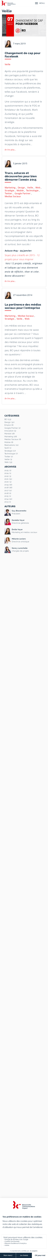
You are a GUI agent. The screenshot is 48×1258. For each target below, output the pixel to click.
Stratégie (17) (10, 451)
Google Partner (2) (12, 428)
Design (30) (9, 422)
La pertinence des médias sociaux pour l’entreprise (23, 306)
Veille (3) (8, 459)
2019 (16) (8, 485)
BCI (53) (7, 419)
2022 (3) (7, 476)
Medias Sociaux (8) (12, 439)
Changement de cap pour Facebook (22, 54)
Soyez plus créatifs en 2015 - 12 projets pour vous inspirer (22, 257)
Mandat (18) (9, 434)
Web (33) (8, 462)
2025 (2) (7, 470)
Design (21, 187)
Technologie (32, 190)
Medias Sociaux (13, 196)
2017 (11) (8, 490)
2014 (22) (8, 499)
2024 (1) (7, 473)
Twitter (8, 193)
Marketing (10, 187)
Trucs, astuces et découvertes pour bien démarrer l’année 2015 (21, 176)
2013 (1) (7, 502)
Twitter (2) (8, 457)
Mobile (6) (8, 442)
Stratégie (9, 190)
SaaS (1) (7, 448)
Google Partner (23, 193)
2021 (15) (8, 479)
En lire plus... (10, 149)
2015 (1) (7, 496)
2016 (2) (7, 493)
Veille (7, 64)
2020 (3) (8, 482)
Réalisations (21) (11, 445)
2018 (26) (8, 487)
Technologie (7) (11, 454)
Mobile (20, 190)
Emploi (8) (9, 425)
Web (37, 187)
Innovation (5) (10, 431)
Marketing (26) (10, 436)
